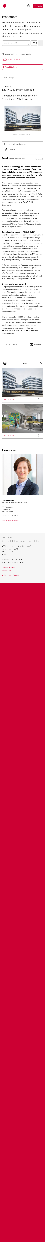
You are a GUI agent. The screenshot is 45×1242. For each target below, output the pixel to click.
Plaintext (38, 159)
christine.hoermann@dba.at (10, 520)
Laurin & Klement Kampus (18, 89)
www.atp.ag (6, 570)
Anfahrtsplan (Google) (10, 575)
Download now (14, 59)
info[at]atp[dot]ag (8, 567)
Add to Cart (12, 67)
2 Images (12, 149)
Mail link (37, 344)
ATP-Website (38, 6)
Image (11, 78)
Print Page (12, 344)
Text (5, 78)
